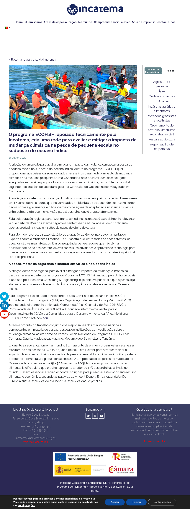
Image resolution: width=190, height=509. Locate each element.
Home (19, 22)
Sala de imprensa (143, 22)
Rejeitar (136, 502)
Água (162, 91)
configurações (26, 505)
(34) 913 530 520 (41, 426)
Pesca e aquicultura (161, 139)
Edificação (162, 101)
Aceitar (115, 502)
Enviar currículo (154, 441)
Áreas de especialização (60, 22)
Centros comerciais (162, 96)
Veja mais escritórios (35, 441)
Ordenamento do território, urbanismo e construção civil (162, 130)
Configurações (162, 502)
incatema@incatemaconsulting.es (35, 438)
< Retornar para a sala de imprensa (32, 59)
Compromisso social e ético (112, 22)
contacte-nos (166, 22)
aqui (45, 318)
